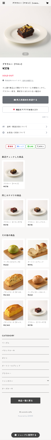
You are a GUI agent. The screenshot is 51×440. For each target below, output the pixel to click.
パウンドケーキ (8, 350)
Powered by (23, 416)
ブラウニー (6, 373)
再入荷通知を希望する (26, 100)
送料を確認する (28, 80)
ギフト (4, 358)
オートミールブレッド (11, 366)
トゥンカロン (7, 381)
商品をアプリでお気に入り (26, 110)
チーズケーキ (7, 389)
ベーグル (5, 343)
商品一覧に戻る (25, 400)
